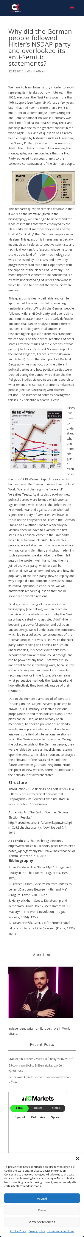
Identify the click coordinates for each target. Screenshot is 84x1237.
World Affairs (36, 71)
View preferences (42, 1222)
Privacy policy (37, 1231)
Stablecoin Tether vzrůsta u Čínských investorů (41, 1059)
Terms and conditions (60, 1231)
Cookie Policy (18, 1231)
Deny (42, 1210)
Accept (42, 1198)
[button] (77, 1158)
